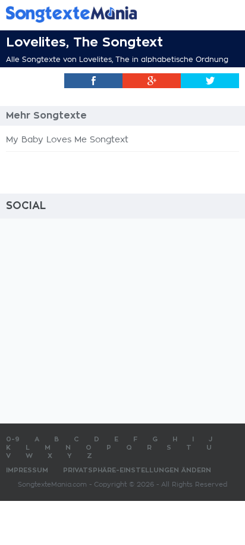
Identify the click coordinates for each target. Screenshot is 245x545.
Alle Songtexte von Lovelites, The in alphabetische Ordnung (117, 59)
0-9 (13, 439)
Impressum (27, 470)
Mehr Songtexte (46, 115)
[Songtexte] (104, 14)
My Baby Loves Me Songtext (67, 140)
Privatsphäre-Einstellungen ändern (137, 470)
